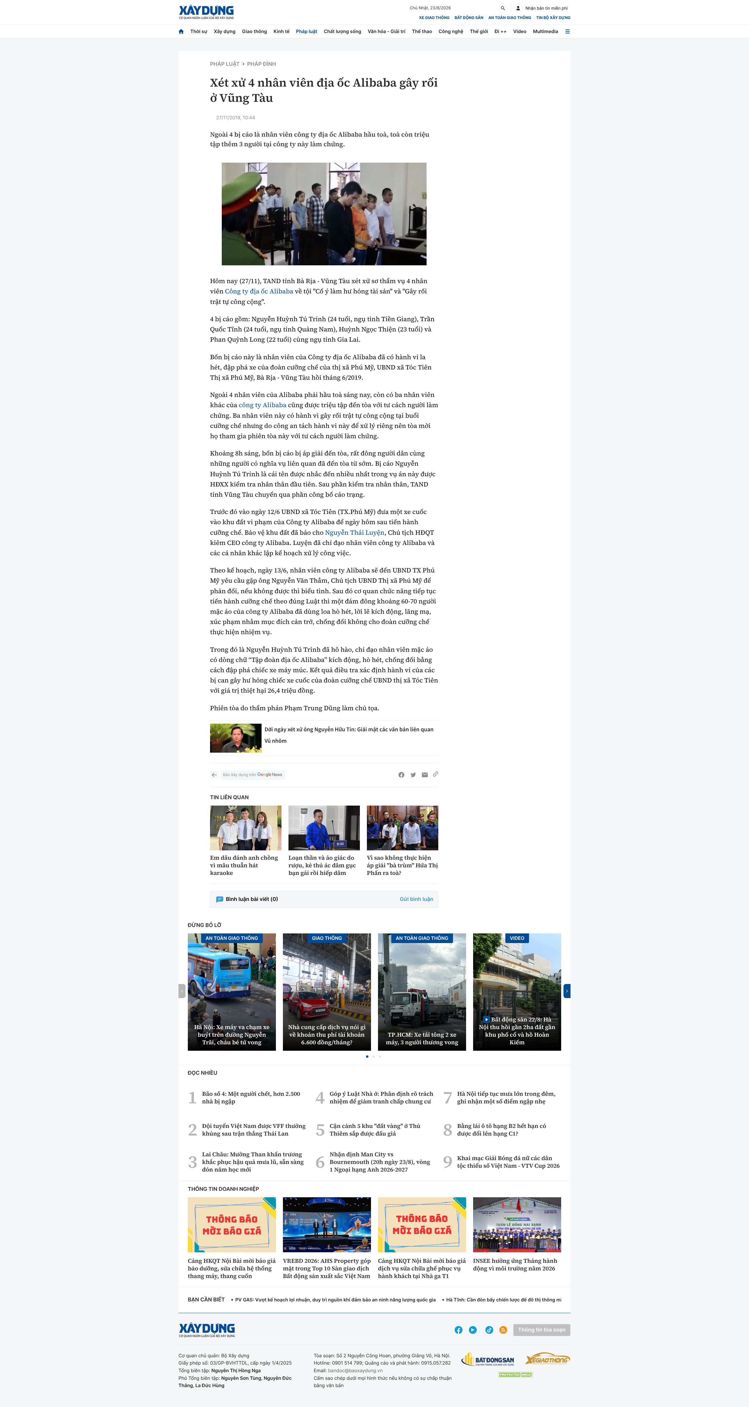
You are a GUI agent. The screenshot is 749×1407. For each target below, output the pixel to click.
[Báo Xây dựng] (206, 12)
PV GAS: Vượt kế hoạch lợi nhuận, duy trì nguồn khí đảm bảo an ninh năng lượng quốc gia (335, 1300)
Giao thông (254, 31)
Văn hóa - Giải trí (386, 31)
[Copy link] (435, 774)
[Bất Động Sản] (488, 1359)
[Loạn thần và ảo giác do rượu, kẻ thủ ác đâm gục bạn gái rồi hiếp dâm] (324, 828)
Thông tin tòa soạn (542, 1330)
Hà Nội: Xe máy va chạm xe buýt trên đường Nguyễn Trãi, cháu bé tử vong (231, 1034)
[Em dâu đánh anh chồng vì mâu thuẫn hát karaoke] (245, 828)
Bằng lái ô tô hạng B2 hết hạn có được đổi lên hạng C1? (501, 1129)
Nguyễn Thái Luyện (354, 532)
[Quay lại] (214, 775)
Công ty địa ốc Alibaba (259, 291)
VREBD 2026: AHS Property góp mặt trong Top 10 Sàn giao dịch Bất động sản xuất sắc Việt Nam (327, 1268)
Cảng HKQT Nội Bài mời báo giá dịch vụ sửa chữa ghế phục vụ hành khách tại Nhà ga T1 (422, 1268)
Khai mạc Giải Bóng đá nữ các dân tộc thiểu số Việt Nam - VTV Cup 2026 (508, 1161)
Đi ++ (501, 31)
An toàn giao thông (509, 18)
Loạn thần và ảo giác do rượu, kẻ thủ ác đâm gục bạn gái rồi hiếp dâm (322, 865)
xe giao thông (434, 18)
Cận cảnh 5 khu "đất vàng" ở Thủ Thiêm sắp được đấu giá (375, 1129)
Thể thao (422, 31)
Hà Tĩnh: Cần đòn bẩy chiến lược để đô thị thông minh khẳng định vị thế (526, 1300)
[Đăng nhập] (518, 8)
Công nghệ (451, 31)
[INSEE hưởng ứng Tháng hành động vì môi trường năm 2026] (517, 1224)
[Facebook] (401, 774)
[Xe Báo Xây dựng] (547, 1358)
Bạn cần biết (206, 1300)
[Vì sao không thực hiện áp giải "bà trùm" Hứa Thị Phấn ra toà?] (402, 828)
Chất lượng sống (342, 31)
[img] (324, 214)
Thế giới (479, 31)
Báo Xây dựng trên (239, 775)
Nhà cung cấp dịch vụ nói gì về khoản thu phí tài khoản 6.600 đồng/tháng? (327, 1034)
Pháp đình (261, 64)
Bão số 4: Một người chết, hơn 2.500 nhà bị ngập (251, 1097)
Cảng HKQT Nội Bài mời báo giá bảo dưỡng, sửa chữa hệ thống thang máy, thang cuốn (232, 1268)
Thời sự (198, 31)
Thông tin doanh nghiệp (223, 1189)
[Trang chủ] (181, 31)
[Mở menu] (568, 31)
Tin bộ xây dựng (553, 18)
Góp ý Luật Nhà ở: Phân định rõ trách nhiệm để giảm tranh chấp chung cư (381, 1097)
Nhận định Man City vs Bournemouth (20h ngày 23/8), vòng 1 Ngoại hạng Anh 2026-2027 (380, 1161)
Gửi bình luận (416, 899)
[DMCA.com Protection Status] (515, 1375)
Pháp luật (306, 31)
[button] (367, 1056)
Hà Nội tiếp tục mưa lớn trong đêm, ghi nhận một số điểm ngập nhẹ (506, 1097)
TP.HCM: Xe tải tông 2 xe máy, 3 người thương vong (422, 1038)
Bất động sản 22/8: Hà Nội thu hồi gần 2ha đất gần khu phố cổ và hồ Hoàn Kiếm (517, 1030)
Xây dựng (225, 31)
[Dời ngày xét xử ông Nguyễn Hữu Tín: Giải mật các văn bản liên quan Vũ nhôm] (236, 738)
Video (519, 31)
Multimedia (545, 31)
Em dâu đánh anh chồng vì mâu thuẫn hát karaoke (244, 865)
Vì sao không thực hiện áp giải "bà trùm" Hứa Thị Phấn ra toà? (402, 865)
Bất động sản (469, 18)
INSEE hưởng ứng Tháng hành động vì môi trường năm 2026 (515, 1264)
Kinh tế (282, 31)
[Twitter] (413, 774)
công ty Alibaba (262, 405)
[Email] (424, 774)
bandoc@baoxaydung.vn (355, 1370)
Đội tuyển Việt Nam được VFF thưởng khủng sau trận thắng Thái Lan (254, 1129)
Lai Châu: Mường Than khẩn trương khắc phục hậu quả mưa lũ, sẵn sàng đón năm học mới (253, 1161)
